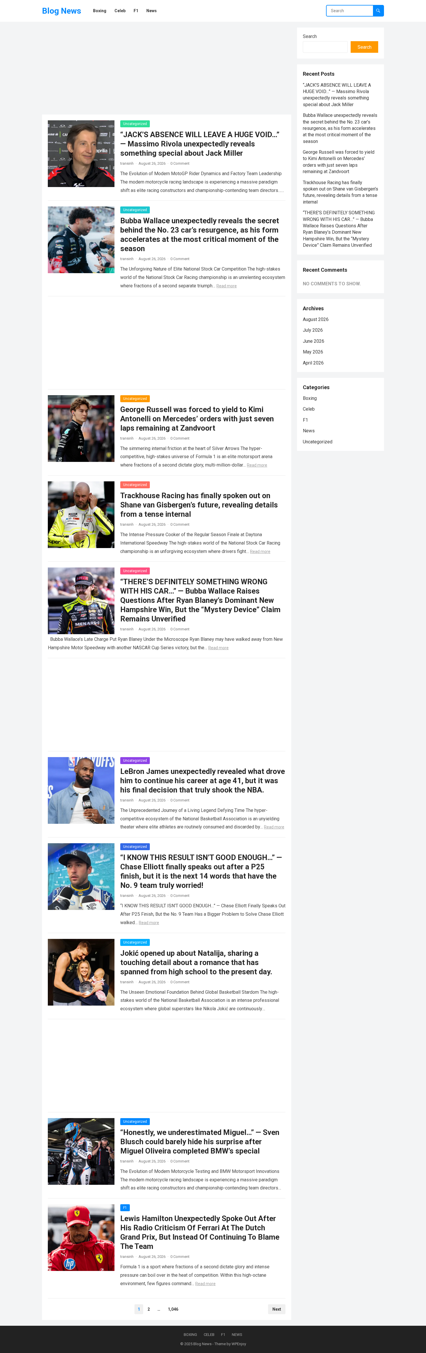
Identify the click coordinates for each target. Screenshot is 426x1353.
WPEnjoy (239, 1344)
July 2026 (313, 330)
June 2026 (313, 341)
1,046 (173, 1309)
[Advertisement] (166, 68)
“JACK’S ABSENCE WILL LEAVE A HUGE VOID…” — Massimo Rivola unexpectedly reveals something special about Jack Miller (199, 143)
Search (310, 36)
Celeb (309, 409)
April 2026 (313, 363)
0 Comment (180, 163)
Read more (226, 286)
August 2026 (316, 319)
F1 (125, 1208)
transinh (127, 163)
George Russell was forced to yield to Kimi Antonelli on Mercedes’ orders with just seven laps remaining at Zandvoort (197, 418)
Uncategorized (135, 124)
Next (276, 1309)
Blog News (61, 11)
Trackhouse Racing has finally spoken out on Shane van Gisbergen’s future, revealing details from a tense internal (199, 504)
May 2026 (313, 352)
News (309, 431)
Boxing (310, 398)
